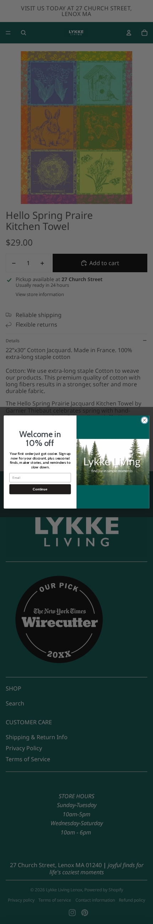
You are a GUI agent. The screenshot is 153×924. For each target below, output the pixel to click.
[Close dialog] (144, 420)
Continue (40, 489)
